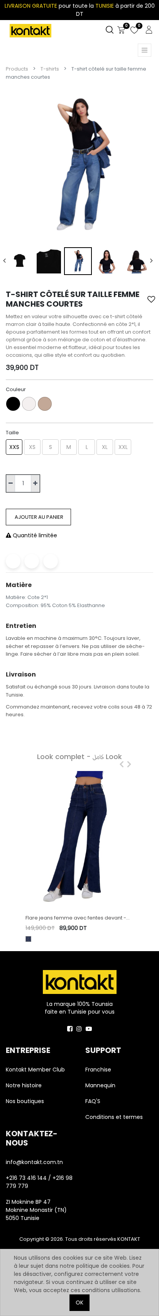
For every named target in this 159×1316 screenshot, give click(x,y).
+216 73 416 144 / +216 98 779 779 (39, 1182)
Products (17, 69)
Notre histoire (24, 1085)
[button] (151, 299)
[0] (121, 30)
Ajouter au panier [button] (38, 517)
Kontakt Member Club (35, 1069)
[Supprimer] (10, 483)
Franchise (98, 1069)
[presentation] (4, 261)
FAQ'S (92, 1101)
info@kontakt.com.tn (35, 1162)
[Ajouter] (35, 483)
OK (79, 1302)
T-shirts (50, 69)
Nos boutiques (25, 1101)
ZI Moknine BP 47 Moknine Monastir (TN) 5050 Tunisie (36, 1210)
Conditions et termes (114, 1117)
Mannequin (101, 1085)
